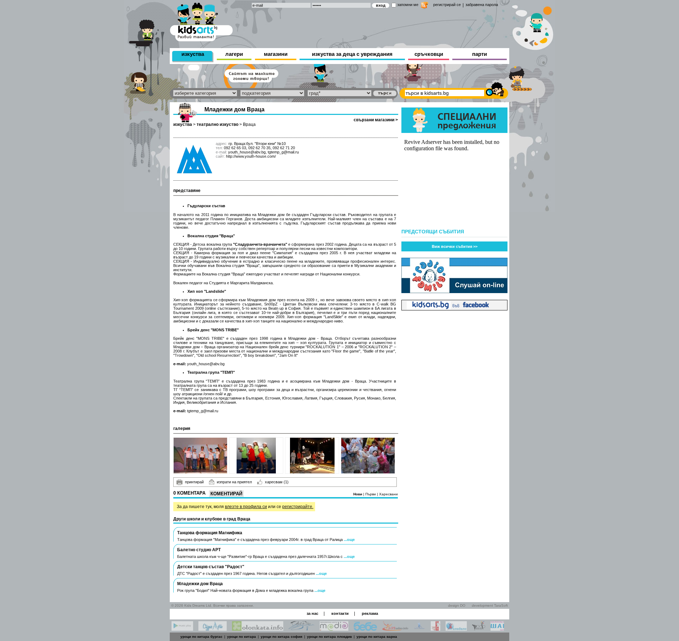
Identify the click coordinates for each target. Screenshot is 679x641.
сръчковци (428, 54)
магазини (276, 54)
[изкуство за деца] (201, 20)
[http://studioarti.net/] (212, 629)
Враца (249, 124)
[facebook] (454, 308)
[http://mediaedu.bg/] (334, 629)
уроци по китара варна (376, 637)
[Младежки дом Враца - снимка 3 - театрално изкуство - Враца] (312, 455)
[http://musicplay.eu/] (182, 629)
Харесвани (388, 494)
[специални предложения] (454, 131)
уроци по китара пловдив (329, 637)
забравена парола (481, 4)
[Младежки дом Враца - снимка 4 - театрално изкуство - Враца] (368, 455)
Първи (371, 494)
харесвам (277, 482)
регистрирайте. (297, 506)
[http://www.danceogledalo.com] (456, 629)
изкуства (192, 54)
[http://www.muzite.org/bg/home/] (435, 629)
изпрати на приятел (234, 482)
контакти (340, 613)
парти (479, 54)
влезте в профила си (246, 506)
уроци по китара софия (281, 637)
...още (349, 539)
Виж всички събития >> (454, 246)
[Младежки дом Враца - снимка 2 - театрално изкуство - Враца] (256, 455)
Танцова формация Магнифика (209, 532)
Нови (358, 494)
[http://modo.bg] (478, 629)
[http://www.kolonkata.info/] (257, 629)
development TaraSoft (490, 605)
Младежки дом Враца (200, 583)
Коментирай (226, 493)
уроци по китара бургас (201, 637)
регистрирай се (447, 4)
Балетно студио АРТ (199, 549)
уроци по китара (241, 637)
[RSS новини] (424, 6)
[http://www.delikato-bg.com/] (419, 629)
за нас (312, 613)
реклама (370, 613)
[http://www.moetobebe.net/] (365, 629)
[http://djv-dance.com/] (301, 629)
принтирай (194, 482)
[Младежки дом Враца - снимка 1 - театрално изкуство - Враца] (200, 455)
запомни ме (407, 4)
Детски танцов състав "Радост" (210, 566)
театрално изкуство (217, 124)
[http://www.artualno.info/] (395, 629)
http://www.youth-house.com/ (251, 156)
